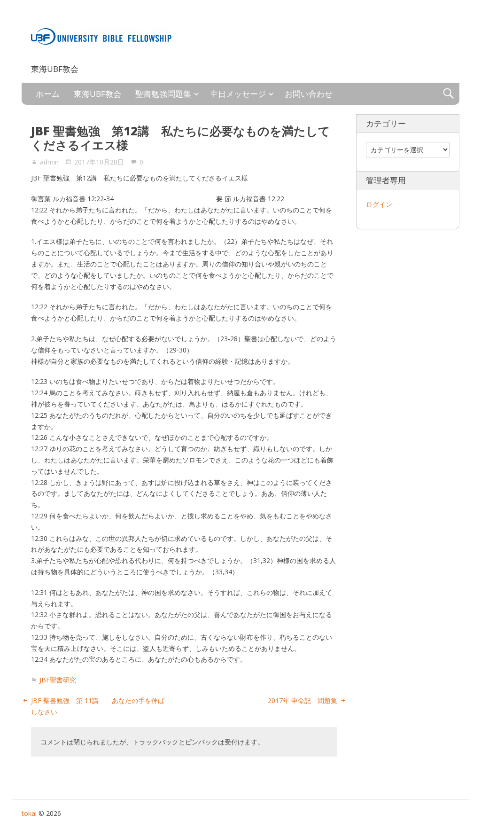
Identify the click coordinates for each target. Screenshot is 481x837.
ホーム (48, 93)
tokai (42, 54)
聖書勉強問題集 (163, 93)
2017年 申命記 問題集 (302, 700)
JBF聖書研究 (57, 679)
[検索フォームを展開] (448, 94)
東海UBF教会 (97, 93)
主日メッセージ (238, 93)
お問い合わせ (309, 93)
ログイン (379, 204)
